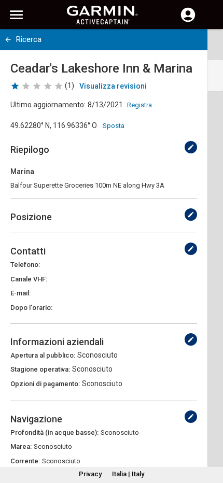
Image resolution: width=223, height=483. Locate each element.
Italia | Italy (128, 474)
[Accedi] (188, 21)
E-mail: (20, 293)
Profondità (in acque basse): (54, 432)
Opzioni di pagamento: (45, 384)
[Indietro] (8, 39)
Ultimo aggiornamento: (48, 105)
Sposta (113, 126)
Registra (139, 105)
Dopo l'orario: (31, 307)
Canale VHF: (28, 279)
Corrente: (25, 461)
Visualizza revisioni (113, 86)
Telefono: (25, 264)
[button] (210, 436)
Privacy (90, 474)
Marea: (21, 446)
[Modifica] (191, 147)
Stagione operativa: (40, 369)
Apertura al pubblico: (42, 355)
